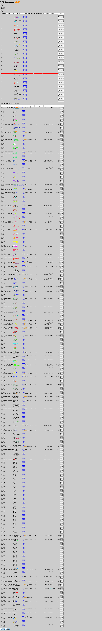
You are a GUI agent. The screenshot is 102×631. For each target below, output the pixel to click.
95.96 (23, 160)
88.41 (23, 408)
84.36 (23, 345)
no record (25, 14)
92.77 (23, 273)
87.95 (23, 608)
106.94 (23, 327)
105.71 (23, 251)
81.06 (23, 320)
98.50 (23, 139)
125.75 (23, 617)
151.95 (23, 588)
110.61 (23, 216)
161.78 (23, 424)
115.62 (23, 189)
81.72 (23, 324)
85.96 (23, 352)
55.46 (23, 446)
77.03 (23, 298)
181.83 (23, 266)
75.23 (23, 328)
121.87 (23, 274)
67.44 (23, 254)
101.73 (23, 151)
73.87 (23, 400)
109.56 (23, 247)
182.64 (23, 616)
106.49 (23, 206)
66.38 (23, 597)
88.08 (23, 384)
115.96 (23, 168)
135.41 (23, 306)
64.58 (23, 213)
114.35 (23, 314)
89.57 (23, 612)
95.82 (23, 459)
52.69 (23, 222)
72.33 (23, 279)
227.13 (23, 585)
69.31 (23, 167)
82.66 (23, 373)
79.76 (23, 278)
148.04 (23, 291)
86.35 (23, 124)
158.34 (23, 194)
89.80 (23, 312)
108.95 (23, 451)
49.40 (23, 262)
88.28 (23, 184)
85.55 (23, 430)
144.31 (23, 261)
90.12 (23, 576)
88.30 (23, 606)
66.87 (23, 221)
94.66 (23, 229)
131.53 (23, 569)
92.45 (23, 449)
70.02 (23, 198)
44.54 (23, 396)
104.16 (23, 359)
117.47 (23, 393)
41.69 (23, 535)
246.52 (23, 376)
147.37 (23, 581)
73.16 (23, 584)
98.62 (23, 246)
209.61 (23, 107)
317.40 (23, 335)
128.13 (23, 365)
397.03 (23, 257)
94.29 (23, 398)
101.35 (23, 322)
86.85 (23, 323)
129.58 (23, 425)
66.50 (23, 624)
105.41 (23, 355)
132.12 (23, 598)
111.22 (23, 132)
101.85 (23, 192)
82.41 (23, 161)
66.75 (23, 153)
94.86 (23, 571)
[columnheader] (3, 13)
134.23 (23, 296)
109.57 (23, 367)
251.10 (23, 286)
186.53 (23, 601)
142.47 (23, 364)
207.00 (23, 539)
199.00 (23, 455)
